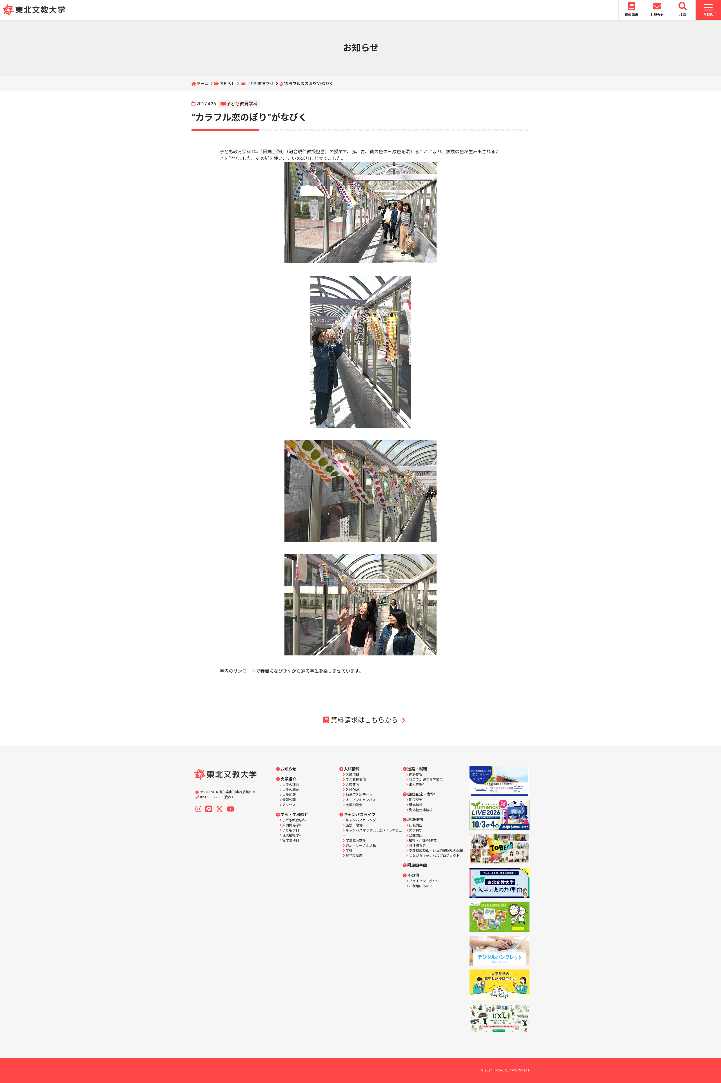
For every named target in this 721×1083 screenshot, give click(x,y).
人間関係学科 (292, 825)
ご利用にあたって (422, 886)
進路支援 (415, 775)
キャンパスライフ (359, 814)
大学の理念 (290, 785)
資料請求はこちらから (364, 720)
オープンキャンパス (361, 800)
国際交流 (415, 800)
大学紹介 (288, 779)
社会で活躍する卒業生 (426, 780)
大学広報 (289, 795)
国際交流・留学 (421, 794)
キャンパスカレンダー (362, 820)
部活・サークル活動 (361, 846)
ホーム (202, 83)
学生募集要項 (356, 780)
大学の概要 (290, 790)
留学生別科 (290, 840)
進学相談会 (354, 805)
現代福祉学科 (292, 835)
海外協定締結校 (421, 810)
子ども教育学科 (260, 83)
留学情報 (415, 805)
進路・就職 (417, 769)
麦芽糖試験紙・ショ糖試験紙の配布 (436, 851)
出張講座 (415, 825)
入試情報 (352, 769)
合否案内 (352, 785)
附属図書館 (417, 865)
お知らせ (227, 83)
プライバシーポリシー (426, 881)
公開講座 (415, 835)
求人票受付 (417, 785)
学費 (349, 851)
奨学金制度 (354, 856)
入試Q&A (352, 790)
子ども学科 (290, 830)
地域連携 (415, 819)
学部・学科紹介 (294, 814)
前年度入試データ (359, 795)
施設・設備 (354, 825)
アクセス (288, 805)
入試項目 (352, 775)
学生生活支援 (356, 840)
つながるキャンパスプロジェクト (434, 856)
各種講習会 (417, 846)
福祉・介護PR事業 (423, 840)
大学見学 (415, 830)
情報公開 (289, 800)
